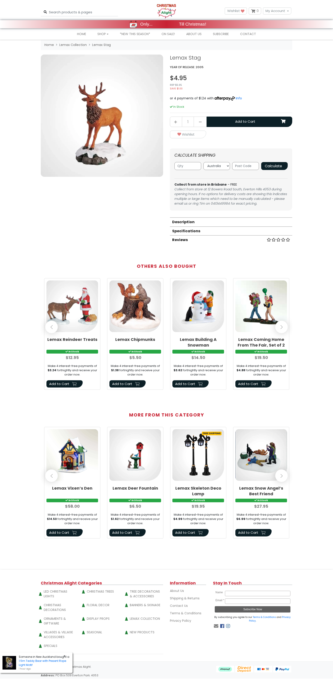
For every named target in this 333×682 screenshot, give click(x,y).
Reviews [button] (180, 239)
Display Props (98, 618)
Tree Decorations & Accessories (145, 593)
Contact (248, 34)
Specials (50, 646)
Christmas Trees (100, 591)
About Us (194, 34)
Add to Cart (245, 121)
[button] (188, 135)
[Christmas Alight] (166, 11)
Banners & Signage (145, 605)
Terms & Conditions (185, 613)
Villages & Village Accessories (58, 634)
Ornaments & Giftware (55, 621)
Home (81, 34)
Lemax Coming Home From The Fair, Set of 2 (261, 342)
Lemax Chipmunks (135, 339)
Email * (219, 600)
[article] (72, 335)
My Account (275, 10)
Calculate (273, 166)
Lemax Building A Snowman (198, 342)
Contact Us (179, 605)
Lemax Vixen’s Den (72, 488)
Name (219, 592)
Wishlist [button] (234, 10)
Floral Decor (98, 605)
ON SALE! (168, 34)
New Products (142, 632)
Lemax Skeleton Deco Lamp (198, 491)
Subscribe (221, 34)
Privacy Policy (180, 620)
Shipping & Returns (185, 598)
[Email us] (216, 626)
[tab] (231, 221)
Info (239, 98)
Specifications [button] (186, 231)
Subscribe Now (252, 609)
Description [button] (183, 222)
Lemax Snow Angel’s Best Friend (261, 491)
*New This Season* (135, 34)
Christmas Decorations (55, 607)
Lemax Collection (145, 618)
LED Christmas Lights (55, 593)
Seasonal (94, 632)
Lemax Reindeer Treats (72, 339)
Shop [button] (101, 34)
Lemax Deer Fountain (135, 488)
